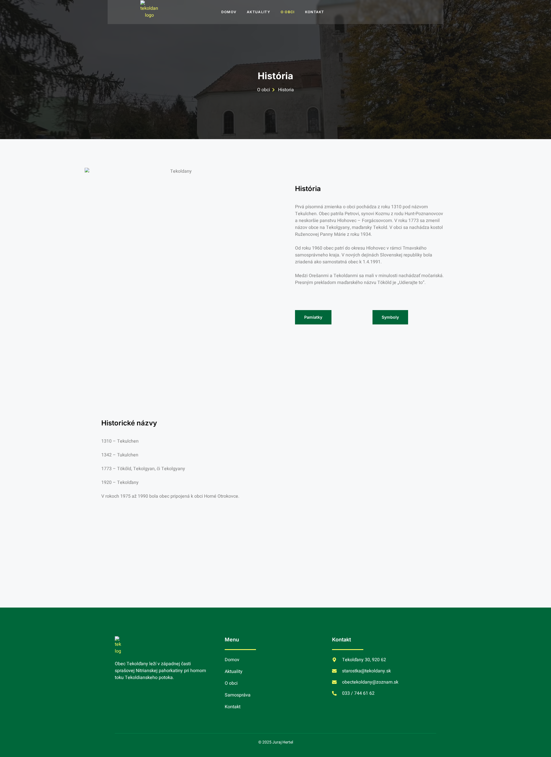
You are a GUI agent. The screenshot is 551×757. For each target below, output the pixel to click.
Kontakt (314, 12)
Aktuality (258, 12)
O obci (288, 12)
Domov (229, 12)
